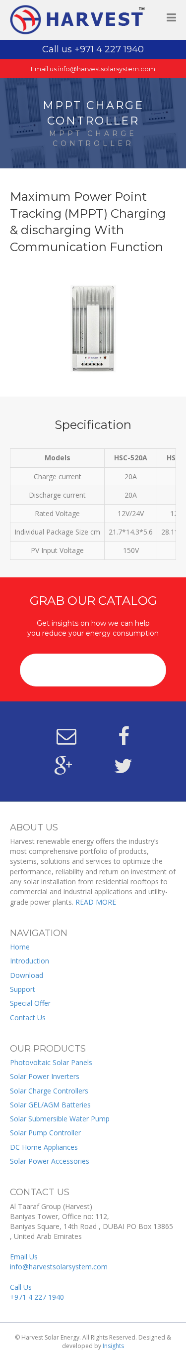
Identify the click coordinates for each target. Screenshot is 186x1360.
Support (22, 989)
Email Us (59, 1261)
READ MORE (95, 902)
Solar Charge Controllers (49, 1090)
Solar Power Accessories (49, 1161)
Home (20, 947)
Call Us (37, 1292)
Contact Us (28, 1017)
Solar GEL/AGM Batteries (50, 1104)
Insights (113, 1346)
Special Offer (30, 1003)
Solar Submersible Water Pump (60, 1118)
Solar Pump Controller (45, 1132)
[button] (93, 670)
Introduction (29, 960)
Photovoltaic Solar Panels (51, 1062)
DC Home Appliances (44, 1147)
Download (26, 975)
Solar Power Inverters (44, 1076)
